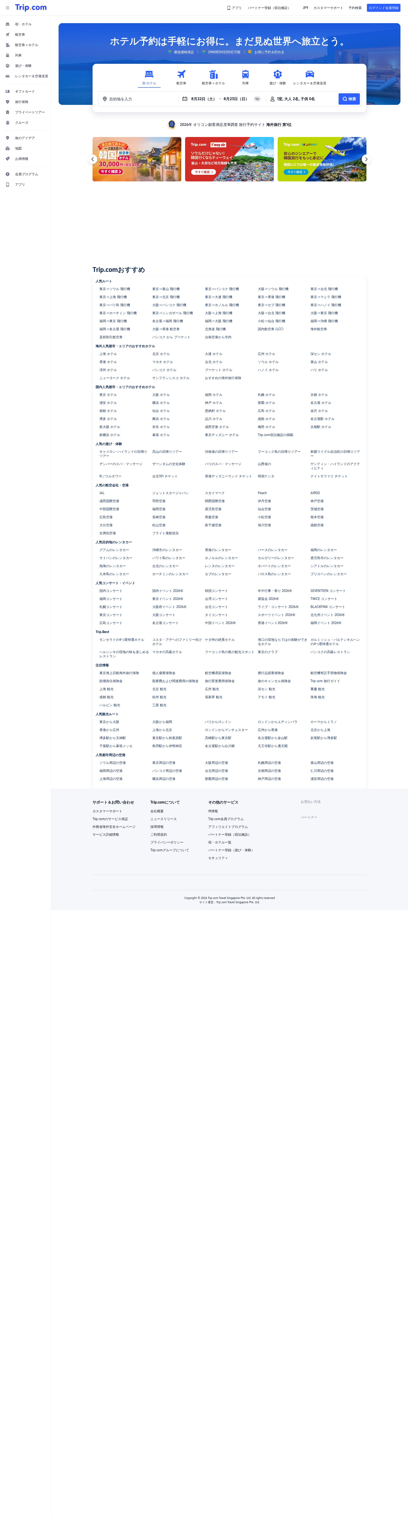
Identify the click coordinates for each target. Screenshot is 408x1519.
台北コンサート (216, 607)
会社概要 (157, 811)
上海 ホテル (108, 354)
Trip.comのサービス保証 (110, 819)
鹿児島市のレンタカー (327, 558)
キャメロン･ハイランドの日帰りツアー (123, 454)
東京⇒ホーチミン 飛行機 (118, 313)
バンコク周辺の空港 (167, 771)
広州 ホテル (266, 354)
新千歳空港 (213, 525)
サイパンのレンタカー (115, 558)
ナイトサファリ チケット (329, 476)
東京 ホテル (108, 395)
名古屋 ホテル (320, 403)
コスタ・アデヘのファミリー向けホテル (177, 642)
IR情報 (213, 811)
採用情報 (157, 827)
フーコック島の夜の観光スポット (230, 652)
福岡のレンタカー (323, 550)
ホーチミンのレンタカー (170, 574)
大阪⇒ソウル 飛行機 (273, 289)
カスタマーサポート (107, 811)
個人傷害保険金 (163, 673)
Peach (262, 493)
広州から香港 (268, 730)
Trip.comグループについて (169, 850)
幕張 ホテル (161, 435)
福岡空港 (159, 509)
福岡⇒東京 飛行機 (113, 321)
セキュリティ (218, 858)
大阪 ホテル (161, 395)
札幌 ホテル (266, 395)
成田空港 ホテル (217, 427)
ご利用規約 (158, 834)
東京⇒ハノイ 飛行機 (325, 305)
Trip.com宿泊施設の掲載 (275, 435)
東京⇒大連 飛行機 (218, 297)
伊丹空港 (264, 501)
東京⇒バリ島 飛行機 (114, 305)
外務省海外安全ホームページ (114, 827)
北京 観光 (159, 689)
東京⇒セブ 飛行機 (271, 305)
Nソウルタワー (110, 476)
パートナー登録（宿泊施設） (229, 834)
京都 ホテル (319, 395)
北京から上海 (320, 730)
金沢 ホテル (319, 411)
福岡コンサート (111, 599)
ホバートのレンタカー (274, 566)
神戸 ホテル (213, 403)
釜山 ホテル (319, 362)
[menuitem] (25, 24)
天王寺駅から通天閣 (273, 746)
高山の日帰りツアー (167, 452)
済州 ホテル (108, 370)
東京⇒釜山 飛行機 (166, 289)
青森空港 (211, 517)
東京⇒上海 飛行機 (113, 297)
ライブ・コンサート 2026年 (278, 607)
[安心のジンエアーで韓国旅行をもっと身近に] (322, 159)
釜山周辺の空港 (322, 763)
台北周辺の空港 (216, 771)
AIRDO (315, 493)
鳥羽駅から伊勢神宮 (167, 746)
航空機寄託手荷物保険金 (328, 673)
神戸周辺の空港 (269, 779)
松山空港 (159, 525)
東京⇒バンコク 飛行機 (222, 289)
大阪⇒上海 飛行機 (218, 313)
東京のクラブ (268, 652)
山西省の (264, 464)
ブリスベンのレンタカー (328, 574)
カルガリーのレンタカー (276, 558)
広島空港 (106, 517)
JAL (102, 493)
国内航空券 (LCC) (271, 329)
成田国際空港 (109, 501)
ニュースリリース (163, 819)
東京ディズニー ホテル (222, 435)
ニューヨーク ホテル (114, 378)
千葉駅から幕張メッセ (115, 746)
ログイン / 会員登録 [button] (384, 8)
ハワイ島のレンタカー (168, 558)
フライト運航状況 (165, 533)
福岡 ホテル (213, 395)
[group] (180, 52)
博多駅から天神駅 (112, 738)
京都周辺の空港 (269, 771)
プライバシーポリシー (166, 842)
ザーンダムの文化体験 (168, 464)
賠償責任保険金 (111, 681)
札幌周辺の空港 (269, 763)
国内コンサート (111, 591)
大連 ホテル (213, 354)
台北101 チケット (165, 476)
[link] (234, 8)
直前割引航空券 (111, 337)
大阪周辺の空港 (216, 763)
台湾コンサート (216, 599)
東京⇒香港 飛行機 (271, 297)
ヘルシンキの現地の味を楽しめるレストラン (124, 654)
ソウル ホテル (268, 362)
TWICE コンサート (323, 599)
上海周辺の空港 (111, 779)
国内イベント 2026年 (167, 591)
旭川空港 (264, 525)
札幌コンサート (111, 607)
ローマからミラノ (323, 722)
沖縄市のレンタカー (167, 550)
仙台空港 (264, 509)
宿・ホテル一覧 (219, 842)
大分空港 (106, 525)
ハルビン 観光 (109, 705)
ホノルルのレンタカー (221, 558)
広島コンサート (111, 623)
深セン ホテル (320, 354)
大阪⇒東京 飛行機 (324, 313)
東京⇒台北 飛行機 (324, 289)
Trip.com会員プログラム (226, 819)
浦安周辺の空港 (322, 779)
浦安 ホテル (108, 403)
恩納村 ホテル (215, 411)
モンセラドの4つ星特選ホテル (121, 640)
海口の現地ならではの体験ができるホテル (282, 642)
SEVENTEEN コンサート (328, 591)
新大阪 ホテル (109, 427)
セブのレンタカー (218, 574)
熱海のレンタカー (112, 566)
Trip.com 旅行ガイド (325, 681)
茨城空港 (317, 509)
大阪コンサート (163, 615)
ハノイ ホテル (268, 370)
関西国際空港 (215, 501)
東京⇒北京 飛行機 (166, 297)
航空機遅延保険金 (218, 673)
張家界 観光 (213, 697)
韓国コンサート (216, 591)
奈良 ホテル (161, 427)
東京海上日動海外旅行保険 (119, 673)
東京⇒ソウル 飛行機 (114, 289)
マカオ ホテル (162, 362)
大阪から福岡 (162, 722)
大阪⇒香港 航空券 (166, 329)
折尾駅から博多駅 (323, 738)
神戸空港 (317, 501)
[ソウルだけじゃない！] (229, 159)
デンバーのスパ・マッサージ (120, 464)
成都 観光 (106, 697)
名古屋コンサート (165, 623)
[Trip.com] (31, 8)
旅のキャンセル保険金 (274, 681)
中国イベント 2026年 (220, 623)
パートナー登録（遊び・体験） (231, 850)
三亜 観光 (159, 705)
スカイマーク (215, 493)
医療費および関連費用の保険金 (175, 681)
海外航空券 (318, 329)
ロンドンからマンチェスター (226, 730)
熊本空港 (317, 517)
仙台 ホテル (161, 411)
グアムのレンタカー (114, 550)
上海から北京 (162, 730)
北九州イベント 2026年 (327, 615)
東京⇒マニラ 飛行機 (325, 297)
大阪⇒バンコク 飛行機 (169, 305)
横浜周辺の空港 (163, 779)
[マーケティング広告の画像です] (137, 159)
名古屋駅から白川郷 (220, 746)
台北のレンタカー (165, 566)
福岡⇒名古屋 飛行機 (114, 329)
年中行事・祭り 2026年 (275, 591)
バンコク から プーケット (171, 337)
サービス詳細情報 (106, 834)
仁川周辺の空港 (322, 771)
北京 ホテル (161, 354)
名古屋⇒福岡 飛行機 (167, 321)
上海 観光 (106, 689)
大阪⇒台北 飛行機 (271, 313)
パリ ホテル (319, 370)
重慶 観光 (317, 689)
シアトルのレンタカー (327, 566)
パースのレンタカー (273, 550)
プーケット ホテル (218, 370)
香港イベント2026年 (273, 623)
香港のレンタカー (218, 550)
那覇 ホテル (266, 403)
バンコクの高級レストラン (330, 652)
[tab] (149, 77)
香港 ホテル (108, 362)
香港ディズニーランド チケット (228, 476)
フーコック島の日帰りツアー (279, 452)
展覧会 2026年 (268, 599)
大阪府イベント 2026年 (169, 607)
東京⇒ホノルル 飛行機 (222, 305)
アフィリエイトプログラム (228, 827)
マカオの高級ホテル (167, 652)
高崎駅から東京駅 (218, 738)
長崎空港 (159, 517)
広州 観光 (212, 689)
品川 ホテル (213, 419)
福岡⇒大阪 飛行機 (218, 321)
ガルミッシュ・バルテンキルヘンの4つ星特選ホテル (335, 642)
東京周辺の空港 (163, 763)
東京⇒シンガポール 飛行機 (172, 313)
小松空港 (264, 517)
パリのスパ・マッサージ (223, 464)
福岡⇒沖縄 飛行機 (324, 321)
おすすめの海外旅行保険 (223, 378)
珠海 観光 (317, 697)
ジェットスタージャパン (170, 493)
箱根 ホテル (108, 411)
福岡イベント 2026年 (326, 623)
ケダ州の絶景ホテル (220, 640)
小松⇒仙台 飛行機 (271, 321)
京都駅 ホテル (320, 427)
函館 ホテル (266, 419)
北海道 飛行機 (215, 329)
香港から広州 (109, 730)
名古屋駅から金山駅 (273, 738)
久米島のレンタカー (114, 574)
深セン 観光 (266, 689)
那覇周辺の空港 (216, 779)
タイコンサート (216, 615)
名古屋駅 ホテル (322, 419)
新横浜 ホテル (109, 435)
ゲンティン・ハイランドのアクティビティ (335, 466)
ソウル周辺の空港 (112, 763)
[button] (7, 8)
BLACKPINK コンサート (327, 607)
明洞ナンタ (266, 476)
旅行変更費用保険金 (220, 681)
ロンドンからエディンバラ (278, 722)
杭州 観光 (159, 697)
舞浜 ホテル (161, 419)
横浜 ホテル (161, 403)
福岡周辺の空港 (111, 771)
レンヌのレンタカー (220, 566)
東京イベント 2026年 (167, 599)
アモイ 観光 (266, 697)
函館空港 (317, 525)
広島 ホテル (266, 411)
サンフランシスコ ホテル (171, 378)
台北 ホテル (213, 362)
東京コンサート (111, 615)
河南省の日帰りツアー (221, 452)
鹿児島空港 (213, 509)
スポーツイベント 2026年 (277, 615)
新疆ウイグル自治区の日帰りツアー (335, 454)
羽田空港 (159, 501)
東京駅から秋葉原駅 (167, 738)
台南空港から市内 (218, 337)
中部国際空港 (109, 509)
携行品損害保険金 (271, 673)
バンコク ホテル (164, 370)
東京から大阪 (109, 722)
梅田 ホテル (266, 427)
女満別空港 (107, 533)
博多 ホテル (108, 419)
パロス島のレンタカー (274, 574)
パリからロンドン (218, 722)
